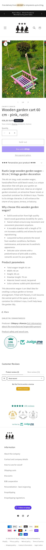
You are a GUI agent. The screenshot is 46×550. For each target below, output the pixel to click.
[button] (5, 28)
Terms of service (38, 541)
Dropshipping (9, 492)
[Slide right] (28, 102)
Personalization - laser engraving (17, 487)
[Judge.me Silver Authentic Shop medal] (23, 415)
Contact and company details (16, 459)
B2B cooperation (11, 481)
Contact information (25, 545)
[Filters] (4, 378)
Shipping (14, 124)
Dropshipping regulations (14, 498)
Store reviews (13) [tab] (33, 372)
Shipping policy (11, 545)
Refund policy (26, 541)
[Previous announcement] (4, 13)
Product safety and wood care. (15, 331)
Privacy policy (14, 541)
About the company (12, 454)
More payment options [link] (23, 155)
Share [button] (6, 312)
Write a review (23, 389)
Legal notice (39, 545)
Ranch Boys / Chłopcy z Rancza (21, 538)
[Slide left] (18, 102)
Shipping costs (10, 470)
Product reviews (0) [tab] (12, 372)
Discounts (8, 476)
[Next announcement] (41, 13)
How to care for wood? (13, 465)
